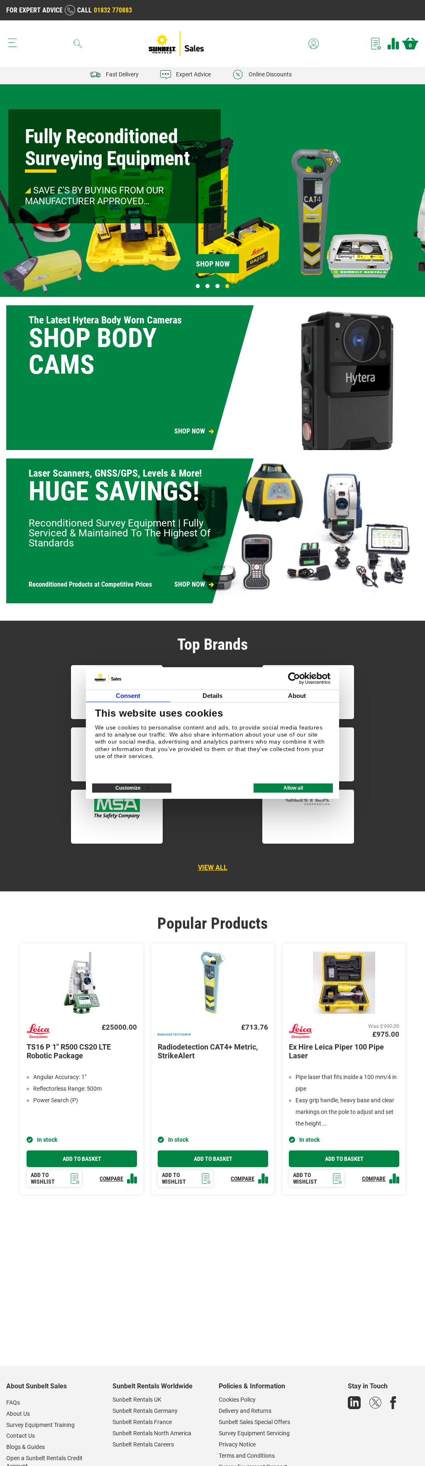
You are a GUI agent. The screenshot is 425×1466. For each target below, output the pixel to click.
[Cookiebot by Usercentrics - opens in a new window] (294, 678)
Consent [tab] (128, 695)
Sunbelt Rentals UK (136, 1399)
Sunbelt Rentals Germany (145, 1410)
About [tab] (297, 695)
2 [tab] (207, 286)
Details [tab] (213, 695)
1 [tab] (198, 286)
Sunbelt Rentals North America (151, 1433)
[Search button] (78, 43)
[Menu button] (12, 42)
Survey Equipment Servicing (254, 1433)
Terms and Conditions (247, 1455)
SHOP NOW (189, 431)
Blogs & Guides (25, 1447)
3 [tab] (217, 286)
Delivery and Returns (245, 1410)
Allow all (293, 788)
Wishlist (376, 43)
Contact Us (20, 1435)
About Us (18, 1413)
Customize (128, 788)
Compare (393, 43)
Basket (410, 46)
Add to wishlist (43, 1178)
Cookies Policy (237, 1399)
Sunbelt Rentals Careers (143, 1444)
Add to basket (82, 1158)
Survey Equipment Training (40, 1425)
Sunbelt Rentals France (142, 1422)
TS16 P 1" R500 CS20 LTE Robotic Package (69, 1051)
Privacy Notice (237, 1444)
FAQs (13, 1402)
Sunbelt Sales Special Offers (254, 1422)
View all (212, 867)
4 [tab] (227, 286)
